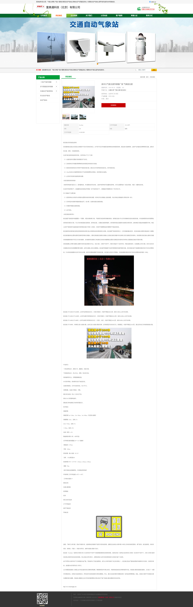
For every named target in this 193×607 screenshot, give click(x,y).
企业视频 (74, 15)
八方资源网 (83, 600)
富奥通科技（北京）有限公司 (106, 597)
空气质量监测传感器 (46, 86)
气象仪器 (117, 90)
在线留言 (113, 105)
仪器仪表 (111, 90)
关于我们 (89, 15)
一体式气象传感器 (45, 82)
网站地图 (100, 600)
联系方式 (149, 15)
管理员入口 (94, 600)
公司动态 (104, 15)
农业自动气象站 (45, 95)
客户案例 (119, 15)
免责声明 (88, 600)
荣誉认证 (134, 15)
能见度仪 (123, 90)
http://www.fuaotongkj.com (69, 586)
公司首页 (44, 15)
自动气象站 (43, 100)
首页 (147, 77)
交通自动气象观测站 (46, 91)
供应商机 (59, 15)
